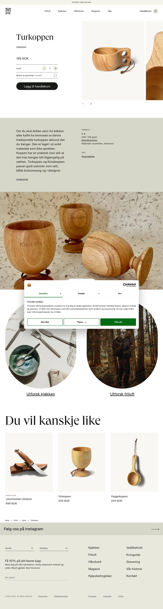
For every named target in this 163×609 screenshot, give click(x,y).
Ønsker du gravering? (29, 75)
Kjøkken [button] (62, 11)
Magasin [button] (95, 11)
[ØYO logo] (8, 11)
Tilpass (80, 322)
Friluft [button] (47, 11)
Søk (110, 11)
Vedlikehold (21, 47)
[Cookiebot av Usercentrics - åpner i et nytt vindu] (125, 285)
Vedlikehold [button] (134, 547)
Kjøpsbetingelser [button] (100, 576)
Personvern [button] (42, 596)
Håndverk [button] (79, 11)
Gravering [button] (133, 562)
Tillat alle (118, 322)
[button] (151, 11)
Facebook (92, 596)
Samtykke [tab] (43, 293)
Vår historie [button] (134, 569)
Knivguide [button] (133, 555)
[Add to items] (55, 68)
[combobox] (5, 548)
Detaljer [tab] (81, 293)
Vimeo (121, 596)
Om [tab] (119, 293)
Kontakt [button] (131, 576)
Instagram (107, 596)
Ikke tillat (45, 322)
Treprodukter (88, 156)
